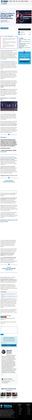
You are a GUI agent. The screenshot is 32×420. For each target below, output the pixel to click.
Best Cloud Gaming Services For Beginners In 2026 (23, 46)
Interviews (20, 408)
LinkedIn (28, 411)
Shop (28, 406)
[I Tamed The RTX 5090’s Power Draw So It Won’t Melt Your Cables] (14, 394)
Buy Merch (26, 1)
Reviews (10, 1)
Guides (14, 1)
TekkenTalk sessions (11, 156)
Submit (2, 334)
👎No (5, 316)
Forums (22, 1)
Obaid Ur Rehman (4, 20)
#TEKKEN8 (4, 137)
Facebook (28, 409)
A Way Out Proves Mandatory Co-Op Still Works (2, 397)
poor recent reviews (4, 63)
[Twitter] (7, 31)
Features (20, 409)
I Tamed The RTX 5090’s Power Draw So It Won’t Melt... (14, 397)
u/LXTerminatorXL (7, 181)
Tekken (13, 181)
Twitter (28, 412)
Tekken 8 (15, 388)
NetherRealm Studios (10, 388)
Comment (9, 267)
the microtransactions (7, 61)
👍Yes (2, 316)
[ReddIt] (11, 31)
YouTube (28, 414)
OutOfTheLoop (9, 269)
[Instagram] (2, 374)
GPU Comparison (4, 3)
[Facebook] (6, 31)
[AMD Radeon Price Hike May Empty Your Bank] (9, 394)
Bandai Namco (5, 388)
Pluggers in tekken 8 (9, 180)
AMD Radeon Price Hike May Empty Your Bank (8, 397)
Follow (30, 34)
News (2, 1)
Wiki (16, 1)
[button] (31, 1)
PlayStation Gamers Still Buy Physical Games (8, 298)
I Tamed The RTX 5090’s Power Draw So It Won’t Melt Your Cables (24, 44)
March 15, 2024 (3, 151)
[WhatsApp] (9, 31)
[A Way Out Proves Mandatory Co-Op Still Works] (3, 394)
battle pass (13, 62)
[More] (13, 31)
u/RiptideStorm (6, 268)
